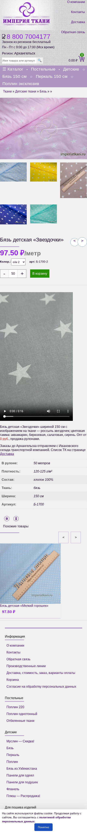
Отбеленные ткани (20, 720)
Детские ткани (25, 91)
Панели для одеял (20, 775)
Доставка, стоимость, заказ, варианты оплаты (40, 673)
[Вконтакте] (7, 518)
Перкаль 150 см (51, 76)
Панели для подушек (22, 782)
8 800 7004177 (28, 36)
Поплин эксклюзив (20, 83)
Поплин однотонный (21, 714)
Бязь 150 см (14, 76)
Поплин (12, 761)
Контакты (78, 12)
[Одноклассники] (16, 518)
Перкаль (12, 755)
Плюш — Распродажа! (23, 796)
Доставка (78, 22)
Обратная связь (73, 32)
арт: (32, 261)
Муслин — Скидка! (20, 741)
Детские (71, 69)
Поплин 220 (15, 707)
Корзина (12, 679)
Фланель (12, 789)
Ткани (7, 91)
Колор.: (5, 261)
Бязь (43, 91)
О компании (76, 2)
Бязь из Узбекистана (21, 768)
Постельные (43, 69)
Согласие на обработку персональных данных (41, 686)
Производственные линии (26, 666)
